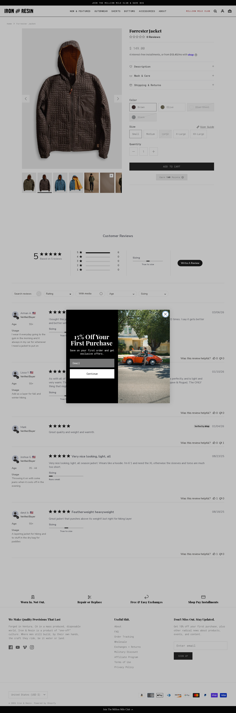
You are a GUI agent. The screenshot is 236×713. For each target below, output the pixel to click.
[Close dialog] (165, 314)
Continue (92, 373)
